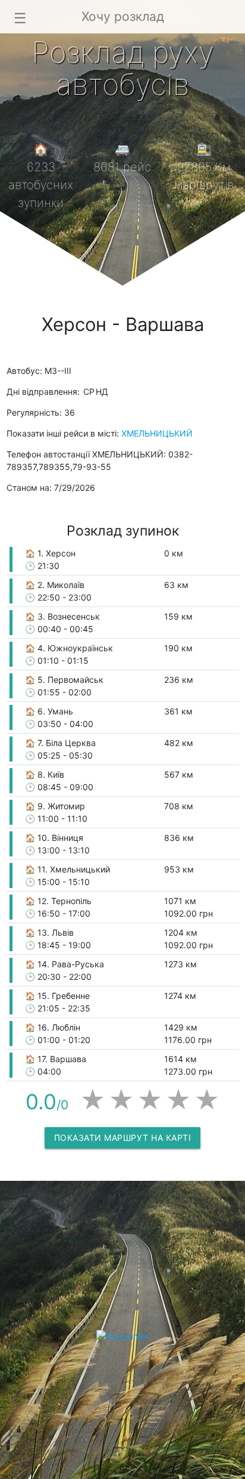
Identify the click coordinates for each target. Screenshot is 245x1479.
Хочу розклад (122, 16)
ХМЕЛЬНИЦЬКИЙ (157, 433)
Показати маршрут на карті (122, 1138)
